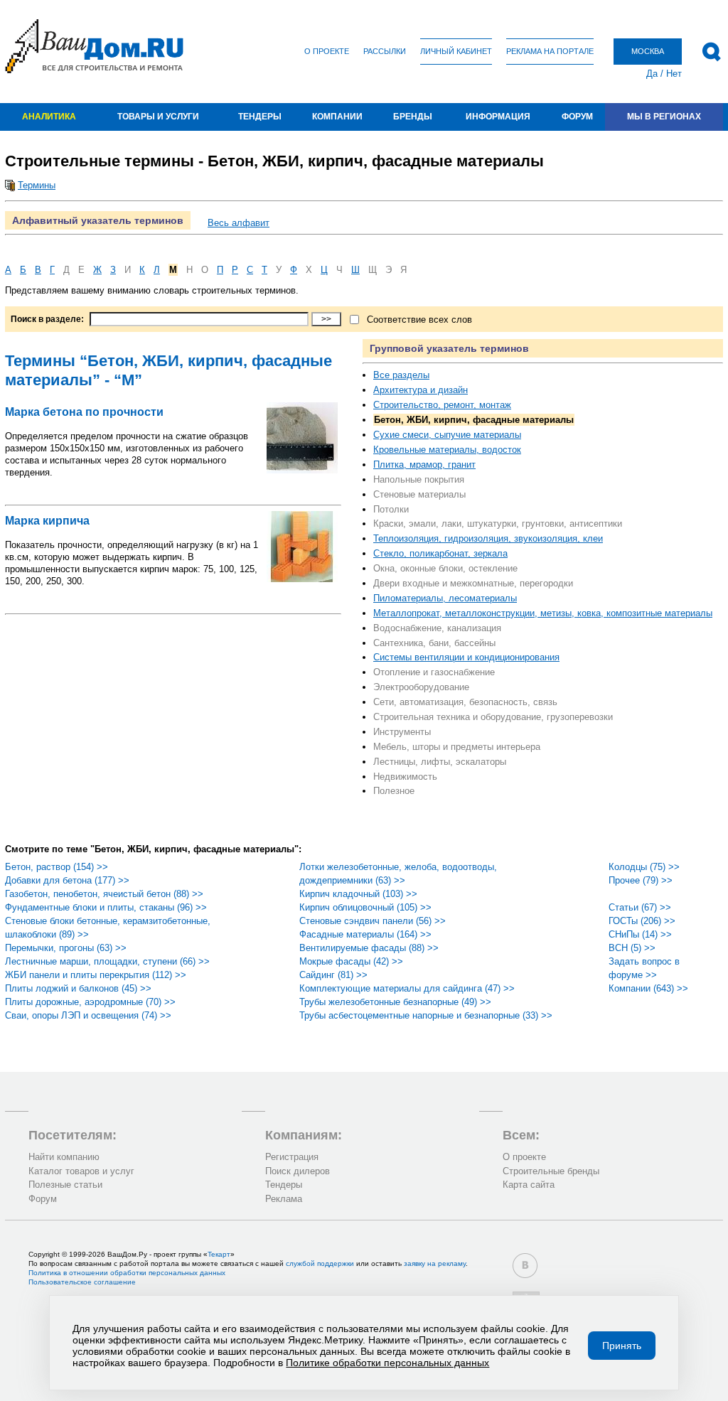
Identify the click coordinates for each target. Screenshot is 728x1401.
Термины (36, 185)
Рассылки (384, 51)
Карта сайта (529, 1184)
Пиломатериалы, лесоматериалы (445, 598)
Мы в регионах (664, 117)
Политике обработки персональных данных (387, 1362)
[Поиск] (711, 52)
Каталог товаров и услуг (81, 1171)
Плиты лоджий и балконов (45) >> (78, 988)
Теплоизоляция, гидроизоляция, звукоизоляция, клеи (488, 538)
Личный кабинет (456, 51)
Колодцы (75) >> (644, 866)
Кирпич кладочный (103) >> (358, 894)
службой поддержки (320, 1263)
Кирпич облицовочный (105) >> (365, 907)
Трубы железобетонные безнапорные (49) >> (395, 1002)
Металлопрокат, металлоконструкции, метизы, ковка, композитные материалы (542, 613)
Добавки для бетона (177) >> (67, 880)
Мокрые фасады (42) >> (351, 961)
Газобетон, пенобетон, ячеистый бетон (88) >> (104, 894)
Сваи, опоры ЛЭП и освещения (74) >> (88, 1015)
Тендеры (260, 117)
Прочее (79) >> (641, 880)
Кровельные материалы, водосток (447, 449)
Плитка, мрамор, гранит (424, 464)
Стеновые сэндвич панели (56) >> (372, 921)
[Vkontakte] (525, 1265)
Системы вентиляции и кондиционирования (466, 657)
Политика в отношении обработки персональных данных (126, 1273)
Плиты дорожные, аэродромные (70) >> (90, 1002)
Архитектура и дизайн (420, 390)
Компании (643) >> (648, 988)
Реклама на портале (550, 51)
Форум (577, 117)
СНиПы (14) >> (640, 934)
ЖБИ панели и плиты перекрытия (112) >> (95, 975)
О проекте (326, 51)
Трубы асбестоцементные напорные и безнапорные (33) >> (425, 1015)
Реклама (283, 1198)
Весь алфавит (238, 223)
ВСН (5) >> (632, 948)
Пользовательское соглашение (82, 1282)
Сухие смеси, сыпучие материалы (447, 434)
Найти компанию (64, 1157)
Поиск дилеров (297, 1171)
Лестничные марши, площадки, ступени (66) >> (107, 961)
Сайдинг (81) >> (333, 975)
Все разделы (401, 375)
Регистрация (291, 1157)
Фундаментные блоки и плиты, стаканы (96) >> (106, 907)
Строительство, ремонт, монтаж (442, 404)
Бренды (412, 117)
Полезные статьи (65, 1184)
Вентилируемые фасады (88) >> (369, 948)
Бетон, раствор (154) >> (56, 866)
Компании (337, 117)
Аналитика (49, 117)
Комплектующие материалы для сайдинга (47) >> (407, 988)
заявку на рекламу (435, 1263)
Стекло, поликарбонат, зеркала (440, 553)
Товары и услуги (158, 117)
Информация (498, 117)
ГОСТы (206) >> (642, 921)
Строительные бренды (551, 1171)
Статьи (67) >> (640, 907)
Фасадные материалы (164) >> (365, 934)
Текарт (219, 1254)
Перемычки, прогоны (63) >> (66, 948)
